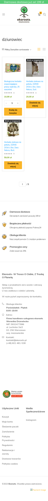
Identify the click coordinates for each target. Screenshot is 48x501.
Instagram (31, 420)
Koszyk (5, 416)
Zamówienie (8, 431)
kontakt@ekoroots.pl (16, 340)
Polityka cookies (10, 463)
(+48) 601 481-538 (16, 343)
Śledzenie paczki (10, 426)
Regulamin (7, 445)
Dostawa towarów (11, 458)
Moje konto (7, 421)
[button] (13, 112)
